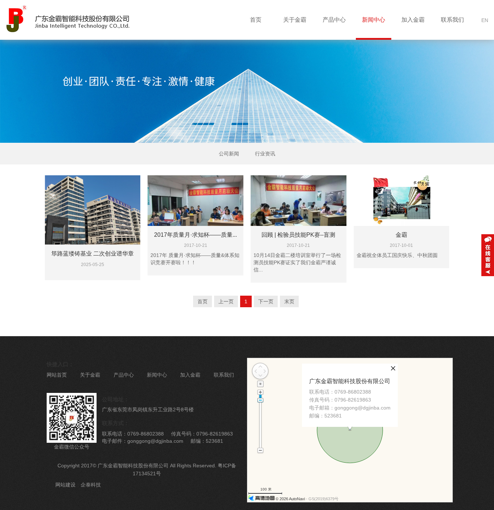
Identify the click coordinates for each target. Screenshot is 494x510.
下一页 (265, 301)
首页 (255, 20)
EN (484, 20)
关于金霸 (294, 20)
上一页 (226, 301)
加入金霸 (413, 20)
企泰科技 (91, 485)
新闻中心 (373, 20)
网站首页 (57, 375)
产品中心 (334, 20)
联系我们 (452, 20)
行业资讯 (265, 154)
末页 (289, 301)
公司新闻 (229, 154)
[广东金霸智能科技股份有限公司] (65, 19)
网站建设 (65, 485)
